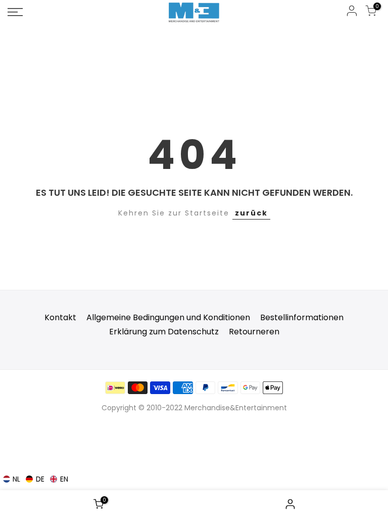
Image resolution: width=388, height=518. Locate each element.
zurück (251, 213)
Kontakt (60, 317)
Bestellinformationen (302, 317)
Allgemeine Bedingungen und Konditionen (168, 317)
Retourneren (254, 331)
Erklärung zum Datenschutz (164, 331)
